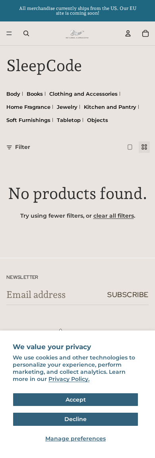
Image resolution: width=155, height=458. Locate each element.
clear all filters (113, 215)
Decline (75, 419)
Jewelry (67, 107)
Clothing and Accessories (83, 94)
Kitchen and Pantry (110, 107)
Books (35, 94)
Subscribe (128, 294)
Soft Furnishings (28, 120)
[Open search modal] (26, 33)
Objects (97, 120)
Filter (22, 147)
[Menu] (9, 33)
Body (13, 94)
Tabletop (69, 120)
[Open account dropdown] (128, 33)
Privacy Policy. (68, 379)
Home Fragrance (28, 107)
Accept (76, 399)
